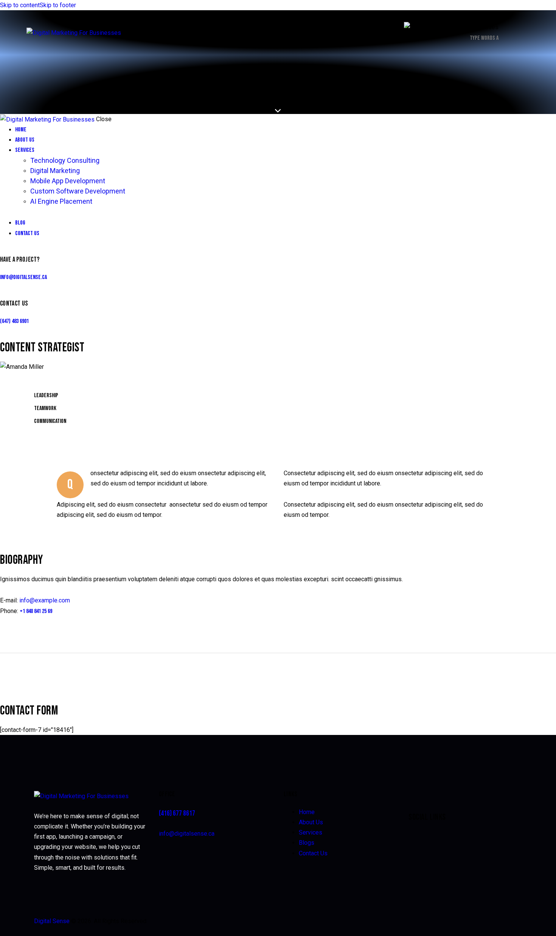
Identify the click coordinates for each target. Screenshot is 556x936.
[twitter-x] (30, 381)
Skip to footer (58, 5)
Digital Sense (52, 921)
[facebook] (9, 381)
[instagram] (73, 381)
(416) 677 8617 (177, 813)
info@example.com (44, 600)
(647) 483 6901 (14, 321)
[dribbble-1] (51, 381)
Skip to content (20, 5)
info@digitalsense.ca (23, 277)
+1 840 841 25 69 (36, 611)
